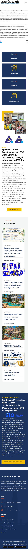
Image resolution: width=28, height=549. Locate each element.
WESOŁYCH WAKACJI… (12, 346)
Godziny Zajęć (14, 73)
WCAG (4, 532)
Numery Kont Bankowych (9, 529)
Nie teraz (11, 546)
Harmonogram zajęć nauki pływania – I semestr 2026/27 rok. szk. (13, 317)
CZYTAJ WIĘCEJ (8, 260)
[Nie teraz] (26, 544)
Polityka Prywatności (8, 519)
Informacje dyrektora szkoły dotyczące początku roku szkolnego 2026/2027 (13, 285)
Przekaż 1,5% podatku (8, 526)
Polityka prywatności (20, 546)
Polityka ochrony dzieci (9, 523)
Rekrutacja (14, 85)
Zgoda (4, 546)
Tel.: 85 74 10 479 (8, 506)
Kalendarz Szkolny (14, 101)
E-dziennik (14, 58)
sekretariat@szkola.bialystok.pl (12, 510)
